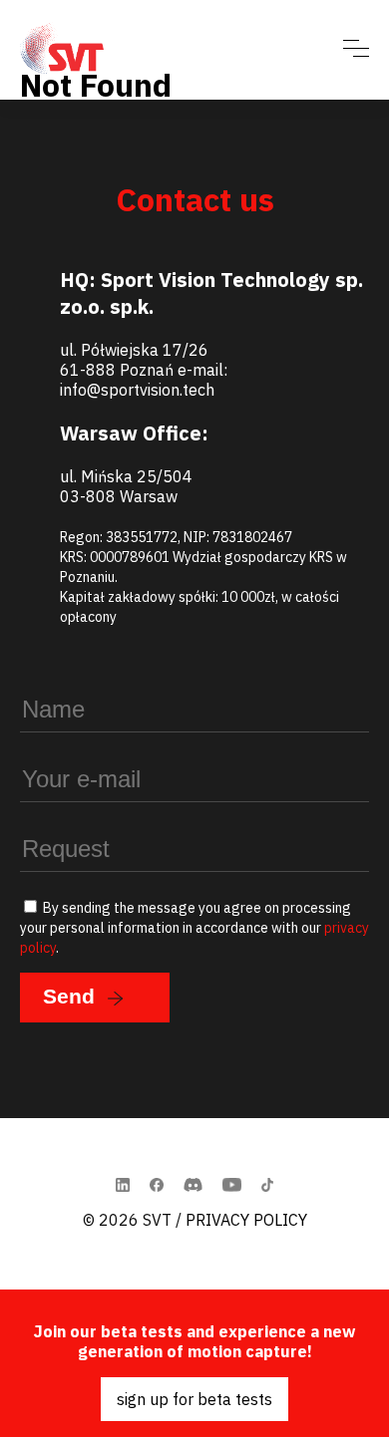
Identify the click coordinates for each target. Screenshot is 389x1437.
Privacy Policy (246, 1220)
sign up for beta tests (194, 1399)
